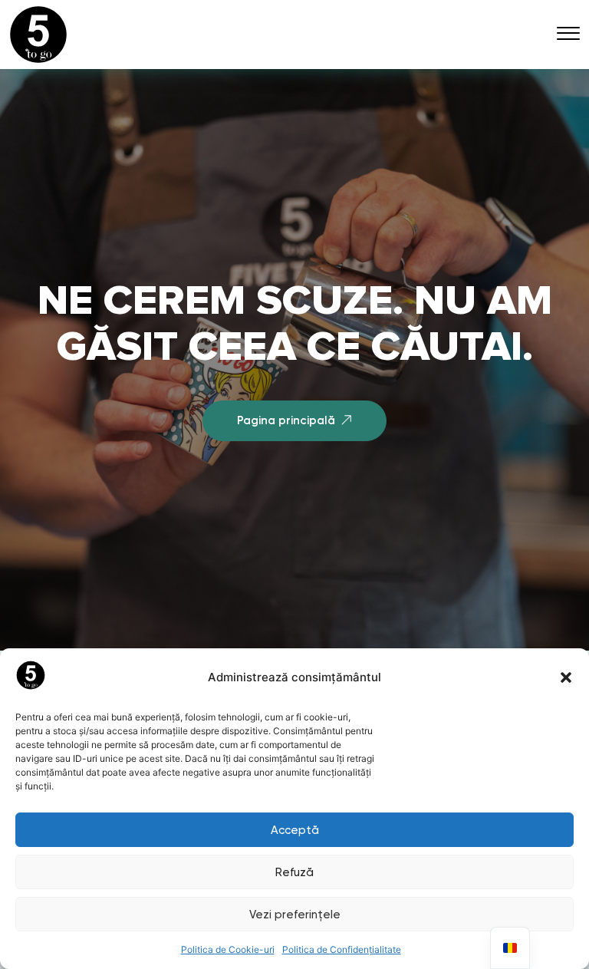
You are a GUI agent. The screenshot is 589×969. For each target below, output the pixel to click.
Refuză (294, 872)
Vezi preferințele (295, 914)
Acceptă (295, 830)
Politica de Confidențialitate (341, 949)
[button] (566, 677)
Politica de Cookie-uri (228, 949)
